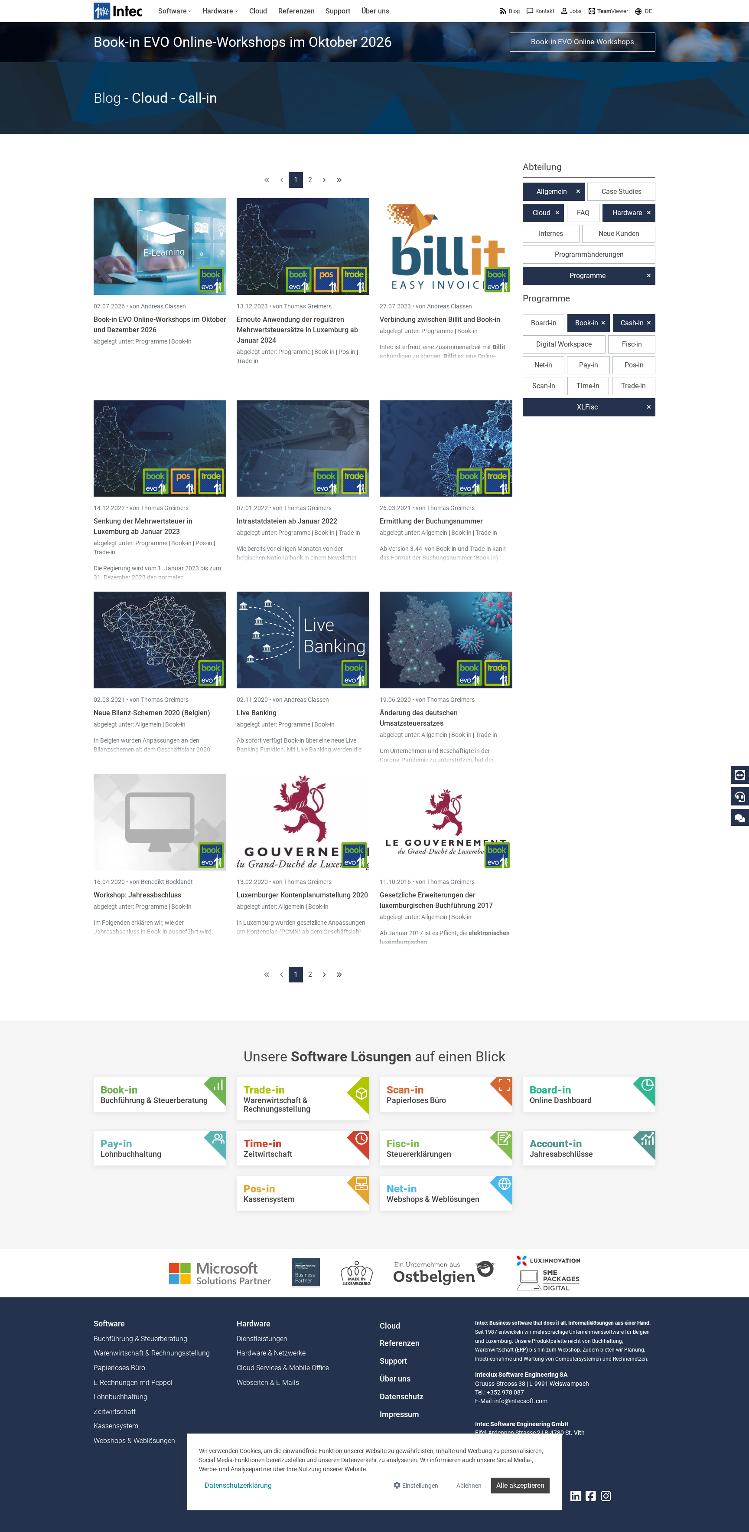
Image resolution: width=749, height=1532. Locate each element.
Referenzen (400, 1343)
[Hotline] (740, 797)
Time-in (587, 386)
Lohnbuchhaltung (120, 1397)
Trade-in (247, 360)
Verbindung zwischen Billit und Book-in (440, 319)
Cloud (541, 213)
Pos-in (347, 351)
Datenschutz (401, 1396)
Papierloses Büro (119, 1368)
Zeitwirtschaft (115, 1412)
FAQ (583, 213)
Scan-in (543, 386)
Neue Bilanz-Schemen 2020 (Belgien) (152, 713)
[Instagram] (606, 1496)
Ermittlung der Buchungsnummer (431, 521)
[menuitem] (175, 11)
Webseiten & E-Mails (268, 1382)
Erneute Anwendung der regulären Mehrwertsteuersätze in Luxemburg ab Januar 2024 (297, 329)
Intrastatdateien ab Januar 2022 (287, 521)
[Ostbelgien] (445, 1272)
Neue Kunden (619, 233)
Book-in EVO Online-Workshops (582, 41)
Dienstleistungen (262, 1339)
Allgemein (435, 532)
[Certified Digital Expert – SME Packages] (548, 1272)
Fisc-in (632, 344)
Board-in (544, 323)
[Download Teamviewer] (740, 775)
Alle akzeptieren (520, 1485)
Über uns (395, 1379)
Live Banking (257, 713)
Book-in (181, 341)
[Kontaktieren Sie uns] (740, 817)
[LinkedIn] (575, 1496)
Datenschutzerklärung (238, 1485)
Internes (551, 233)
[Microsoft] (220, 1272)
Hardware (627, 213)
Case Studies (622, 191)
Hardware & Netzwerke (271, 1353)
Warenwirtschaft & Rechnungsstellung (152, 1353)
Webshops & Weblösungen (134, 1441)
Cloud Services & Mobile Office (283, 1368)
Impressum (399, 1414)
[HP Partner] (306, 1272)
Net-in (543, 365)
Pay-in (588, 365)
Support (393, 1361)
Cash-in (632, 323)
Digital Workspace (564, 344)
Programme (152, 341)
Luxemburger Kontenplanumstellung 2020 (302, 895)
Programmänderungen (589, 254)
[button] (643, 11)
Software (109, 1323)
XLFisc (587, 407)
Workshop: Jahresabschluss (137, 895)
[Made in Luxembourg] (357, 1272)
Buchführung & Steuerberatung (140, 1339)
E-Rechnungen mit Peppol (133, 1382)
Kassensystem (116, 1426)
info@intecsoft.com (520, 1401)
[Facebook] (591, 1496)
